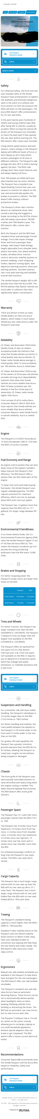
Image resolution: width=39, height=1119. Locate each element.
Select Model (12, 12)
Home (5, 12)
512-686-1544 (22, 1100)
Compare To (21, 12)
